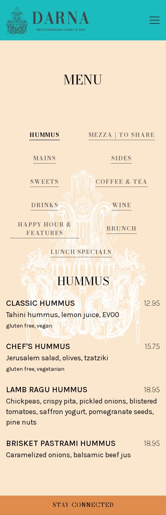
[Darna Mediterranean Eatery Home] (47, 20)
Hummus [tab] (44, 134)
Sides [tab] (121, 158)
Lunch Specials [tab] (81, 252)
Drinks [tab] (44, 205)
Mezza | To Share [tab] (122, 134)
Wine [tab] (121, 205)
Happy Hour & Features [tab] (45, 229)
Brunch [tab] (121, 228)
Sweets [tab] (44, 181)
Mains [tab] (44, 158)
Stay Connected (83, 504)
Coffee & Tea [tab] (121, 181)
